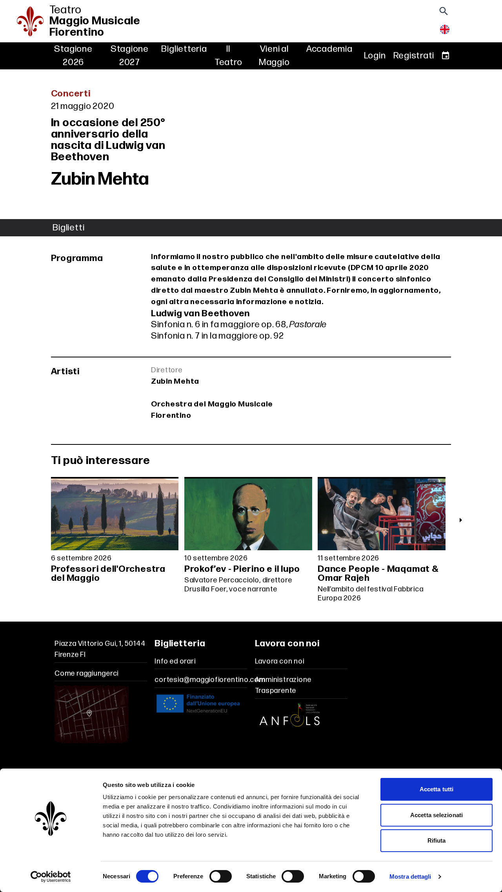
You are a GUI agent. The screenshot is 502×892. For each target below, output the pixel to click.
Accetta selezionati (436, 815)
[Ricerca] (443, 13)
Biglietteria (184, 49)
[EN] (444, 31)
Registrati (414, 55)
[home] (28, 21)
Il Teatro (228, 56)
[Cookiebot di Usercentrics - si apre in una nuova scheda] (50, 877)
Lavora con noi (279, 661)
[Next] (460, 520)
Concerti (71, 93)
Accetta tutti (436, 789)
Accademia (329, 49)
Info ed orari (175, 661)
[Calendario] (445, 55)
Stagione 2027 (130, 56)
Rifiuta (436, 840)
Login (375, 55)
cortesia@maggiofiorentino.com (210, 679)
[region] (251, 542)
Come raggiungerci (86, 673)
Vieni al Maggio (274, 56)
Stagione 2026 (73, 56)
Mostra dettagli (410, 876)
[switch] (220, 876)
